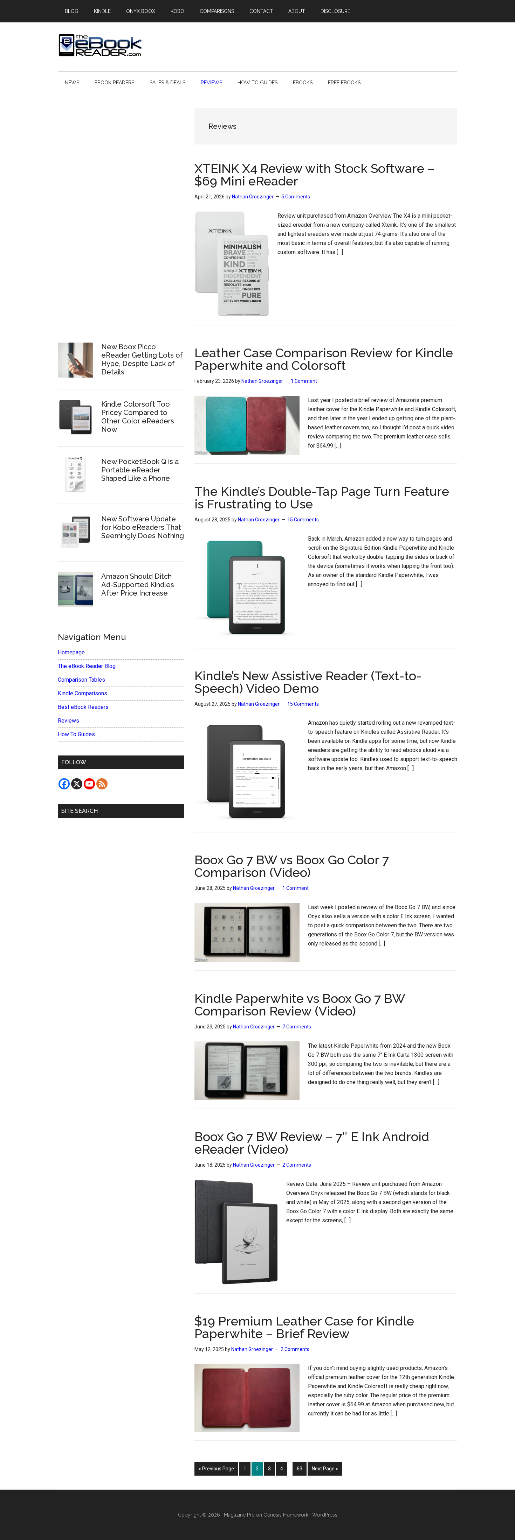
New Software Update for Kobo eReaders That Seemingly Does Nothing (142, 527)
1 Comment (304, 381)
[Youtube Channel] (89, 783)
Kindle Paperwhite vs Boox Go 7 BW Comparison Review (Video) (299, 1004)
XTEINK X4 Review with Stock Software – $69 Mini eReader (314, 174)
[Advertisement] (120, 214)
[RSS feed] (102, 783)
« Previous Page (216, 1470)
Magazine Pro (239, 1515)
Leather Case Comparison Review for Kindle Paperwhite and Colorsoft (323, 359)
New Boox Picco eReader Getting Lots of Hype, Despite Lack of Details (142, 359)
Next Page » (324, 1470)
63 (301, 1468)
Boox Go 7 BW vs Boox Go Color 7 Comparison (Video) (291, 866)
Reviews (68, 720)
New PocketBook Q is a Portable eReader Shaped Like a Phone (140, 470)
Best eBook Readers (83, 707)
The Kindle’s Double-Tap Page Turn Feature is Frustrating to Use (321, 497)
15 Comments (303, 519)
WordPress (324, 1515)
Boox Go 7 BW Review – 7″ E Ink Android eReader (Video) (311, 1142)
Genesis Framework (285, 1515)
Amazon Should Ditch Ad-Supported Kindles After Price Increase (137, 584)
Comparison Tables (81, 679)
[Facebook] (64, 783)
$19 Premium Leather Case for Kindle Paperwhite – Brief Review (304, 1327)
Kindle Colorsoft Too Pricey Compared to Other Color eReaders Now (137, 417)
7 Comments (296, 1026)
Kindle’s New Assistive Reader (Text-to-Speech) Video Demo (307, 682)
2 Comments (296, 1165)
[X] (76, 783)
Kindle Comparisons (82, 693)
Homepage (71, 652)
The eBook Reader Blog (87, 666)
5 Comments (295, 196)
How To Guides (76, 734)
